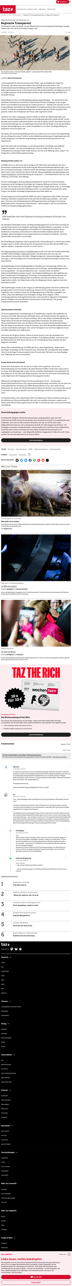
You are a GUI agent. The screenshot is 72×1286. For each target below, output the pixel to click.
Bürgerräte (22, 117)
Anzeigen (4, 1229)
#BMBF (31, 449)
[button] (69, 1)
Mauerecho (4, 1109)
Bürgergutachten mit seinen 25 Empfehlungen (21, 251)
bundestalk (4, 1096)
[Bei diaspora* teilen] (38, 460)
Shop (2, 1225)
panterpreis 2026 (6, 1082)
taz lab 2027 (4, 1175)
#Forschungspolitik (55, 449)
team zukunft (5, 1131)
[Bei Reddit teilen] (43, 460)
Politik (3, 963)
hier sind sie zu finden (59, 757)
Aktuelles (4, 1029)
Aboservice (4, 1248)
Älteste (69, 744)
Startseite (4, 15)
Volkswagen (4, 1011)
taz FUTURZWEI (6, 1194)
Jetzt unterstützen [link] (36, 440)
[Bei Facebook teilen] (30, 460)
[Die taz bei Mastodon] (11, 950)
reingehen (4, 1117)
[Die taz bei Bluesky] (16, 950)
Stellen (3, 1042)
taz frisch (4, 1135)
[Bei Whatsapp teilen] (34, 460)
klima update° (5, 1104)
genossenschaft (6, 1064)
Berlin (3, 984)
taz (5, 944)
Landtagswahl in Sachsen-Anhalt (11, 1007)
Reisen (3, 1216)
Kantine (3, 1221)
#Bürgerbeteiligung (21, 449)
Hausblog (4, 1033)
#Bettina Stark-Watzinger (41, 449)
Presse (3, 1046)
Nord (2, 989)
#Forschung (11, 449)
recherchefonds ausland (8, 1073)
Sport (2, 980)
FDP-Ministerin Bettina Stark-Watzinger (36, 100)
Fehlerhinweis (23, 455)
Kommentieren (13, 455)
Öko (10, 15)
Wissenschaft (17, 15)
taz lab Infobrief (5, 1144)
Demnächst (4, 1158)
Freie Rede (4, 1113)
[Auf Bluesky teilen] (25, 460)
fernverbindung (5, 1100)
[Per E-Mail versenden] (17, 460)
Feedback (4, 1243)
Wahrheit (4, 993)
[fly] (6, 795)
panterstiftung (5, 1077)
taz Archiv (4, 1202)
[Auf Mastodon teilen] (21, 460)
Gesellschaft (5, 971)
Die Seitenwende (6, 1038)
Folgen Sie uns (5, 949)
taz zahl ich (4, 1069)
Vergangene (4, 1171)
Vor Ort (3, 1162)
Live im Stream (5, 1166)
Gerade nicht (62, 1254)
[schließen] (69, 1254)
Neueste (63, 744)
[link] (27, 9)
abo (2, 1060)
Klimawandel (5, 1015)
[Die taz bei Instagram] (20, 950)
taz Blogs (4, 1189)
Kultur (3, 975)
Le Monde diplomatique (8, 1198)
